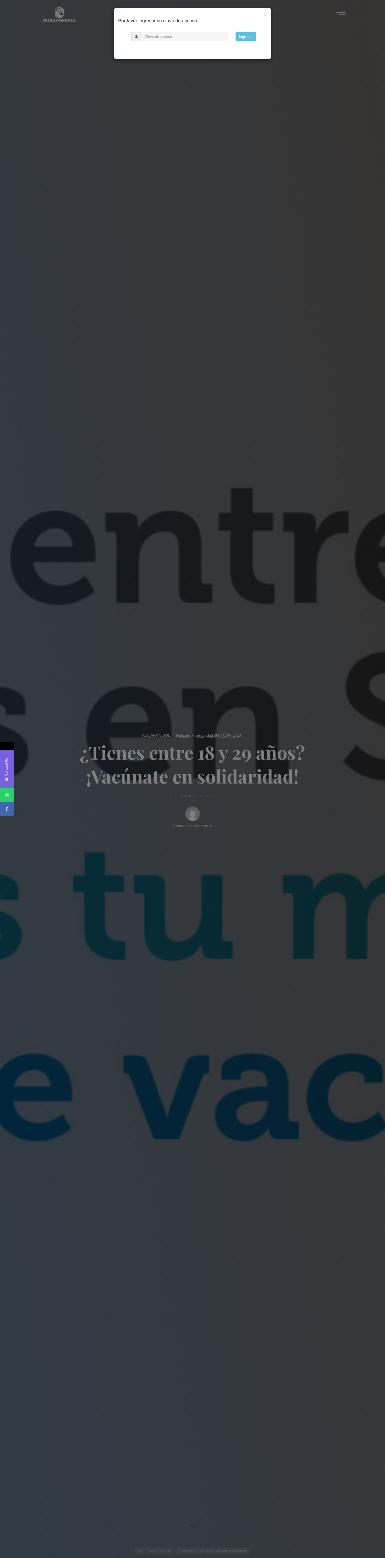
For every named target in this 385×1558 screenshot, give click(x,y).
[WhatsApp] (7, 795)
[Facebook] (7, 809)
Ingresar (246, 36)
